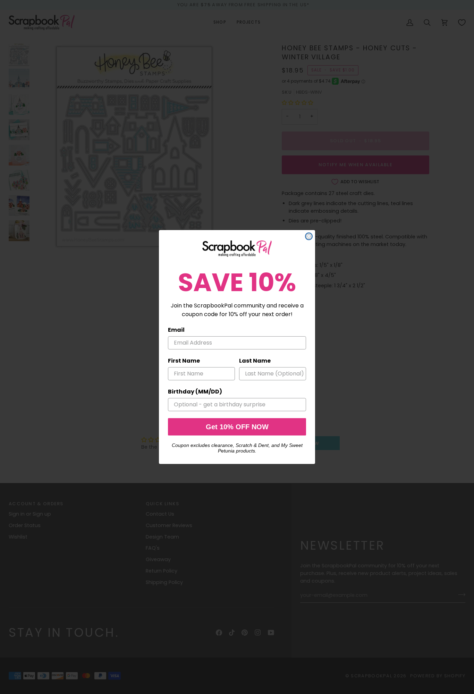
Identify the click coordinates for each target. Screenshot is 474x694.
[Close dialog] (308, 236)
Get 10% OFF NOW (237, 427)
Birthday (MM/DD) (195, 392)
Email (176, 330)
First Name (184, 361)
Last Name (255, 361)
